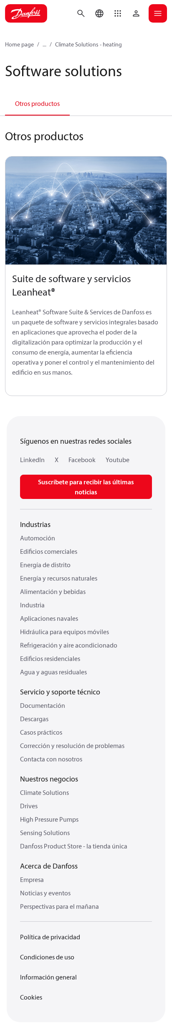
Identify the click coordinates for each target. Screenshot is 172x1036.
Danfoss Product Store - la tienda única (73, 846)
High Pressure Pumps (49, 819)
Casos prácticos (41, 732)
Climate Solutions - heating (88, 44)
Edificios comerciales (48, 551)
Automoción (37, 538)
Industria (32, 605)
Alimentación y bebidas (53, 591)
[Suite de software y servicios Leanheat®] (86, 211)
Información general (48, 977)
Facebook (82, 459)
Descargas (34, 719)
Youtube (117, 459)
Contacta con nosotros (51, 759)
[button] (118, 13)
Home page (19, 44)
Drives (29, 806)
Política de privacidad (50, 937)
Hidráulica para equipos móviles (64, 631)
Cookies (31, 997)
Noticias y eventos (45, 893)
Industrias (35, 524)
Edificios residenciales (50, 658)
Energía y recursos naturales (58, 578)
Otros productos (37, 103)
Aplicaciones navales (49, 618)
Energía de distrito (45, 564)
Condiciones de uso (47, 957)
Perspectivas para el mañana (59, 906)
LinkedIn (32, 459)
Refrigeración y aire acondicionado (68, 645)
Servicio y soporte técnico (60, 692)
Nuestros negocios (49, 779)
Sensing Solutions (45, 832)
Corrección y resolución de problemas (72, 745)
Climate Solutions (44, 792)
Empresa (32, 879)
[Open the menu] (158, 13)
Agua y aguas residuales (53, 672)
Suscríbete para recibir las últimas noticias (86, 487)
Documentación (42, 705)
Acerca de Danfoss (49, 866)
